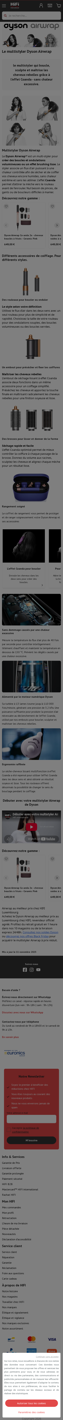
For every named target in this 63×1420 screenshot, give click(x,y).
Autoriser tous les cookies (31, 1403)
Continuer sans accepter (47, 1356)
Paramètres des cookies (31, 1412)
